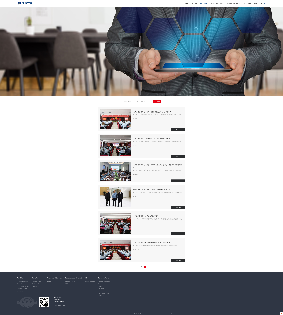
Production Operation (142, 101)
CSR (66, 284)
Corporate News (252, 3)
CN (262, 4)
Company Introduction (22, 281)
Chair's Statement (21, 284)
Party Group (157, 101)
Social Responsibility (103, 293)
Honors (100, 286)
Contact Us (20, 291)
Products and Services (217, 3)
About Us (194, 3)
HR (244, 3)
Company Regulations (104, 281)
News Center (203, 3)
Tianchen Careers (90, 281)
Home (186, 3)
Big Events (101, 288)
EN (265, 4)
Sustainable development (232, 3)
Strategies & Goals (22, 288)
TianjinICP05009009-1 (147, 313)
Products (49, 281)
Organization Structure (23, 286)
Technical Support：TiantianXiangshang (162, 313)
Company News (127, 101)
